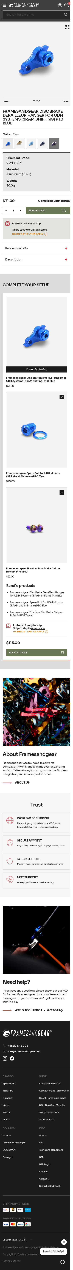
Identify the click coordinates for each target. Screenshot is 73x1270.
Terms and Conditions (50, 1149)
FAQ (40, 1142)
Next (64, 101)
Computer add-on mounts (53, 1090)
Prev (6, 101)
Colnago (7, 1097)
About (41, 1135)
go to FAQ (55, 998)
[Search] (63, 14)
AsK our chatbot (28, 998)
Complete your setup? (51, 201)
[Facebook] (12, 1058)
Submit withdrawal (48, 1186)
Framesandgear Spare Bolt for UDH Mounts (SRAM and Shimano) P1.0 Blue (33, 468)
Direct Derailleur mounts (51, 1097)
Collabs (42, 1171)
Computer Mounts (48, 1083)
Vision (6, 1105)
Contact (42, 1178)
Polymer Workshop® (14, 1142)
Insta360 (8, 1090)
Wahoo (7, 1135)
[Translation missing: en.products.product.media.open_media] (65, 27)
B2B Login (43, 1164)
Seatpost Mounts (48, 1112)
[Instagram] (5, 1058)
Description (13, 259)
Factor (6, 1112)
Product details (16, 248)
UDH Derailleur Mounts (50, 1105)
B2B (40, 1157)
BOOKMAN (9, 1149)
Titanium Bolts (46, 1119)
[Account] (57, 5)
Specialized (9, 1083)
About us (22, 770)
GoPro (6, 1119)
